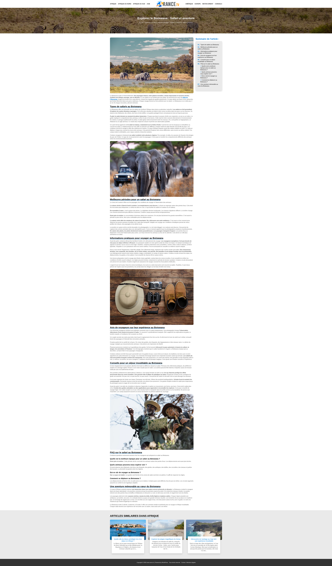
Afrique (113, 4)
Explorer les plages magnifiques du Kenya (166, 539)
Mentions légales (191, 562)
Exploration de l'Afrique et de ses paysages (157, 22)
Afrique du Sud (139, 4)
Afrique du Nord (124, 4)
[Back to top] (327, 561)
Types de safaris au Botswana (208, 44)
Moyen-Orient (207, 4)
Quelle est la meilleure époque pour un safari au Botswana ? (208, 67)
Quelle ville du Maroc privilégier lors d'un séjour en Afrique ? (128, 540)
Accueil (141, 22)
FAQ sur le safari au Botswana (208, 64)
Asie (148, 4)
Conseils (218, 4)
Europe (198, 4)
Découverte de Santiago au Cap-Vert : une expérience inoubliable (204, 540)
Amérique (189, 4)
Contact (183, 562)
